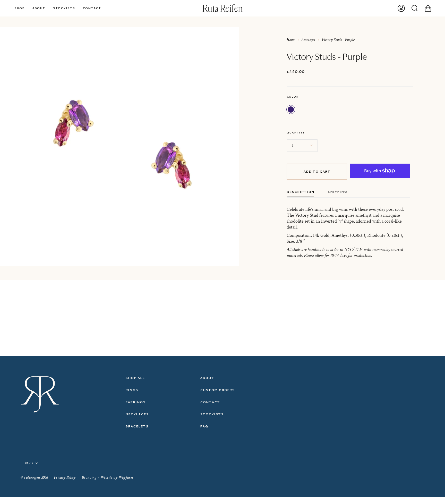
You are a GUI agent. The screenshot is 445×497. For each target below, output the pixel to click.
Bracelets (136, 426)
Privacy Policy (65, 477)
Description (300, 192)
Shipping (337, 191)
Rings (131, 390)
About (207, 378)
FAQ (204, 426)
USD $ (29, 463)
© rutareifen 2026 (34, 477)
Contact (210, 402)
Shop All (135, 378)
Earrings (135, 402)
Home (291, 40)
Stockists (212, 414)
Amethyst (308, 40)
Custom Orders (217, 390)
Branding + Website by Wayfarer (108, 477)
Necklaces (137, 414)
